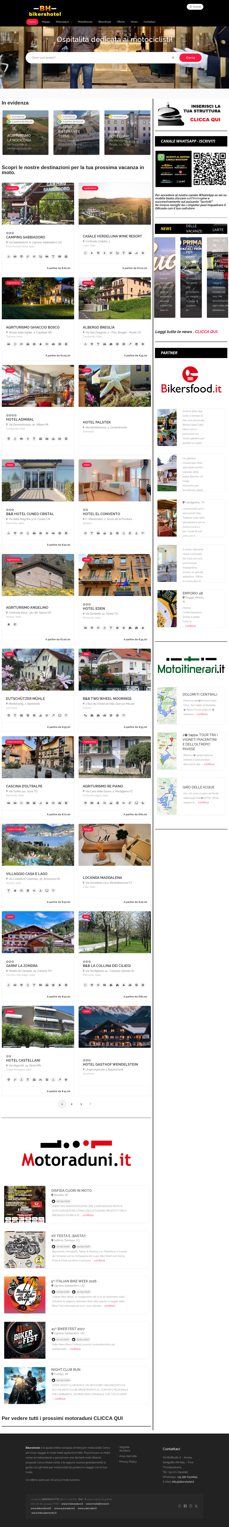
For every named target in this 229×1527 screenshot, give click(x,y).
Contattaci (149, 21)
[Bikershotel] (45, 10)
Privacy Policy (128, 1461)
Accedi (196, 6)
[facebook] (185, 1506)
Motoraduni (62, 21)
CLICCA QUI (206, 331)
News (134, 21)
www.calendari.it (87, 1508)
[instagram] (191, 1506)
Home (32, 21)
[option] (25, 133)
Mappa (46, 21)
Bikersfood (104, 21)
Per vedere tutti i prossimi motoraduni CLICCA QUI (62, 1418)
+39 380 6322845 (187, 1477)
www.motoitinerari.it (97, 1503)
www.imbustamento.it (43, 1512)
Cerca (190, 57)
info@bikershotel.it (183, 1481)
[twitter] (196, 1506)
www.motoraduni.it (72, 1503)
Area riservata (128, 1456)
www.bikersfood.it (41, 1508)
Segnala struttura (124, 1448)
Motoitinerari (85, 21)
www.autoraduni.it (64, 1508)
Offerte (121, 21)
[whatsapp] (180, 1506)
